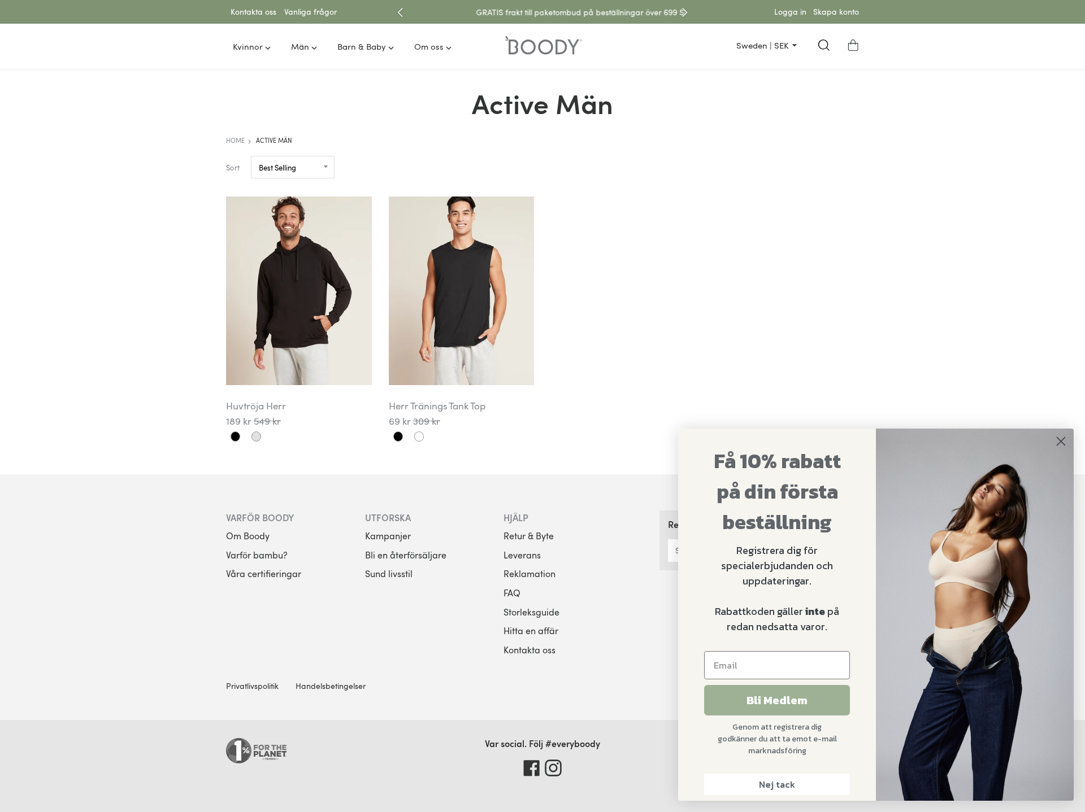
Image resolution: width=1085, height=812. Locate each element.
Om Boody (248, 536)
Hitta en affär (531, 631)
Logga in (790, 11)
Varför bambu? (257, 555)
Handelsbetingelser (331, 685)
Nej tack (777, 784)
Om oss (429, 46)
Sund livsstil (389, 573)
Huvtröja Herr (256, 405)
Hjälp (516, 517)
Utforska (388, 517)
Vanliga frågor (310, 11)
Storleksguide (531, 612)
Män (300, 46)
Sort (233, 168)
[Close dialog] (1061, 441)
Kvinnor (248, 46)
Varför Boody (260, 517)
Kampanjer (388, 536)
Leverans (522, 555)
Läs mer (662, 12)
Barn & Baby (361, 46)
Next (685, 12)
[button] (853, 45)
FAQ (512, 593)
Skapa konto (836, 11)
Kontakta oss (529, 650)
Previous (400, 12)
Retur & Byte (529, 536)
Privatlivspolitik (252, 685)
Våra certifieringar (263, 573)
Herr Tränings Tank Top (437, 405)
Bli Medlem (777, 700)
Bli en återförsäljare (405, 555)
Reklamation (529, 573)
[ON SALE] (299, 291)
